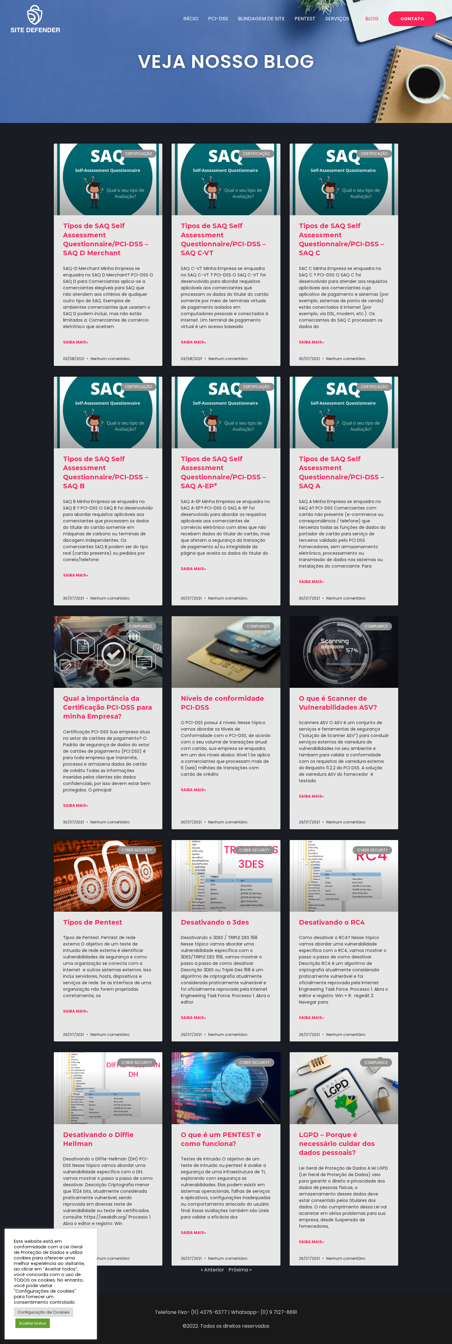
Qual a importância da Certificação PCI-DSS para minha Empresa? (107, 707)
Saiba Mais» (75, 342)
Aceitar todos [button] (32, 1323)
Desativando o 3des (215, 922)
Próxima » (240, 1269)
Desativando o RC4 (332, 922)
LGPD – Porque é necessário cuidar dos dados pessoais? (337, 1144)
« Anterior (212, 1269)
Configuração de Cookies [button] (43, 1312)
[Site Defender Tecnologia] (35, 18)
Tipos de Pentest (92, 922)
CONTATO (412, 19)
